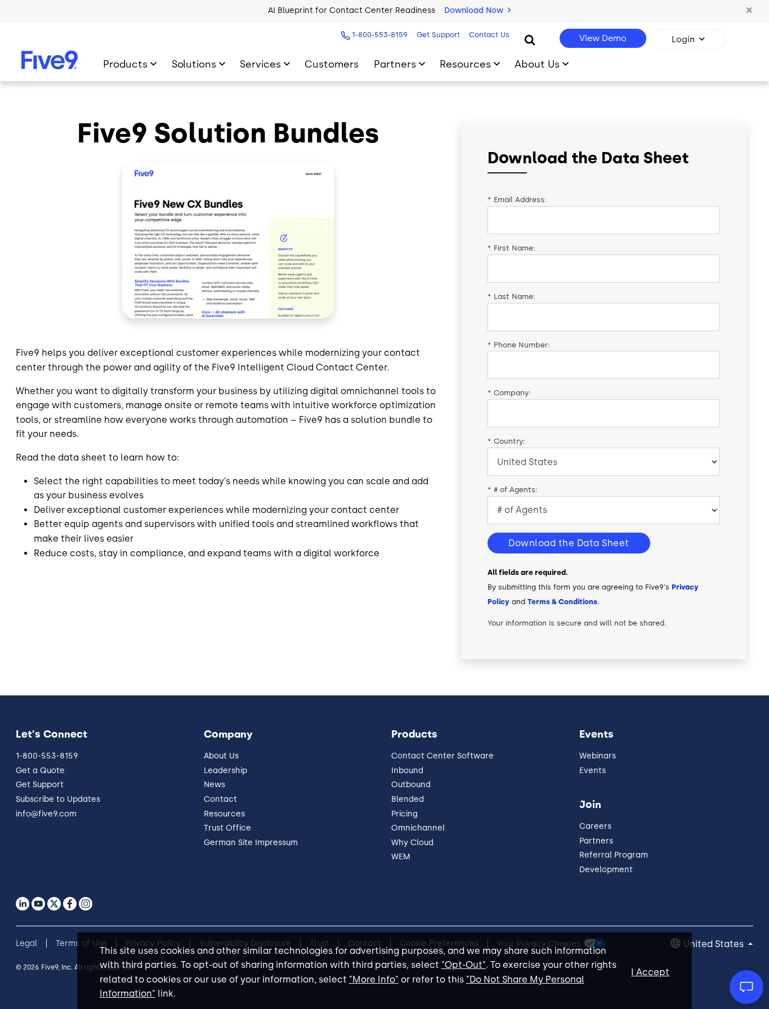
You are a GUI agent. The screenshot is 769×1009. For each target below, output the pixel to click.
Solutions (194, 64)
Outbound (411, 784)
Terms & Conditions (562, 601)
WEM (400, 856)
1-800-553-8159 (380, 34)
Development (606, 869)
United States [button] (714, 944)
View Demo (603, 38)
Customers (332, 64)
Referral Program (613, 855)
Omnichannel (418, 828)
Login (683, 39)
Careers (595, 826)
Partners (395, 64)
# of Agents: (513, 489)
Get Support (438, 34)
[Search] (530, 39)
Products (125, 64)
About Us (537, 64)
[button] (749, 11)
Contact (220, 799)
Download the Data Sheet (568, 543)
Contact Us (489, 34)
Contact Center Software (442, 756)
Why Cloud (412, 842)
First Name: (511, 248)
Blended (407, 799)
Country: (506, 441)
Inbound (407, 770)
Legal (26, 943)
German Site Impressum (251, 842)
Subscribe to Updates (58, 799)
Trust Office (227, 828)
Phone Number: (519, 345)
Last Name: (511, 296)
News (214, 784)
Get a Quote (40, 770)
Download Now (475, 10)
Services (260, 64)
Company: (509, 393)
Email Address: (517, 199)
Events (592, 770)
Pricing (404, 814)
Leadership (225, 770)
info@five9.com (46, 814)
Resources (465, 64)
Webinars (597, 756)
